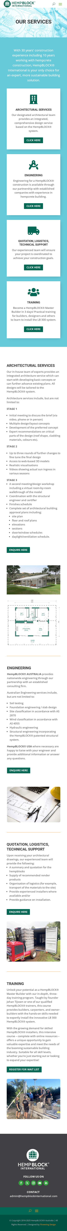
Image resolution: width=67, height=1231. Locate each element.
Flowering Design (48, 1224)
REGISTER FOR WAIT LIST (24, 1069)
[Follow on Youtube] (39, 1183)
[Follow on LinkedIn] (45, 1183)
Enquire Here (18, 550)
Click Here (33, 140)
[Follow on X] (27, 1183)
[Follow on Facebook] (21, 1183)
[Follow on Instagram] (33, 1183)
